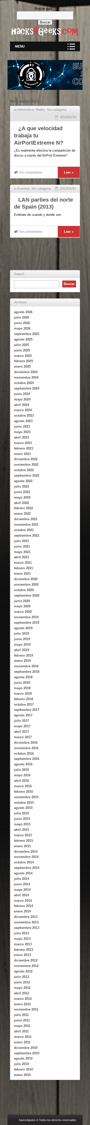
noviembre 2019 (26, 617)
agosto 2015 (23, 808)
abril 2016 (21, 781)
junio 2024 (22, 394)
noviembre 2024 (26, 377)
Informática (26, 110)
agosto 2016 (23, 764)
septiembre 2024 (26, 388)
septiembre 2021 (26, 535)
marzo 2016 (23, 786)
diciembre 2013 (26, 917)
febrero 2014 (23, 906)
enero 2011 (22, 1042)
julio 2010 (21, 1064)
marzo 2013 (23, 944)
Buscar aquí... (45, 8)
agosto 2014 (23, 873)
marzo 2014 (23, 900)
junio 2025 (22, 350)
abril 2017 (21, 731)
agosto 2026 (23, 312)
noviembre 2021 (26, 524)
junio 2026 (22, 323)
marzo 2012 (23, 999)
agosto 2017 (23, 715)
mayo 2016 (22, 775)
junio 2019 (22, 639)
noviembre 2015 (26, 797)
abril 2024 (21, 405)
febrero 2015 (23, 841)
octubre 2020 (24, 590)
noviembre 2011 (26, 1009)
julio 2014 (21, 879)
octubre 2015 (24, 802)
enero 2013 (22, 955)
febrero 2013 (23, 950)
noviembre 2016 (26, 748)
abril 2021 (21, 557)
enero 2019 (22, 661)
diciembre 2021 (26, 519)
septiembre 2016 (26, 759)
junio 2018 (22, 682)
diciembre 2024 (26, 372)
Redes (40, 110)
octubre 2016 (24, 753)
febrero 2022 (23, 508)
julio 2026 (21, 317)
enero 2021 (22, 573)
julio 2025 (21, 345)
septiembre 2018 (26, 672)
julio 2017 (21, 721)
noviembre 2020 (26, 584)
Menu (19, 46)
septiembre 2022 (26, 475)
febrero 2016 (23, 791)
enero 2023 (22, 454)
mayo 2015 (22, 824)
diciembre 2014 (26, 851)
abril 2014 (21, 895)
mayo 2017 (22, 726)
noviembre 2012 (26, 966)
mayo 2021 (22, 552)
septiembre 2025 (26, 334)
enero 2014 (22, 911)
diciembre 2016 (26, 742)
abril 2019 (21, 650)
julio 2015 (21, 813)
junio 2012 (22, 982)
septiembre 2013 (26, 928)
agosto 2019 (23, 628)
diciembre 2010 (26, 1048)
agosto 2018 (23, 677)
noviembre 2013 (26, 922)
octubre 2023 (24, 415)
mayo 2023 (22, 432)
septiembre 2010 (26, 1053)
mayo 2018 (22, 688)
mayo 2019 (22, 644)
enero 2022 (22, 513)
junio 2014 (22, 884)
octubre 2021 (24, 530)
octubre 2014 (24, 862)
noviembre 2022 (26, 464)
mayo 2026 (22, 328)
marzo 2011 (23, 1037)
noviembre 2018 (26, 666)
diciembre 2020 (26, 579)
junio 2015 (22, 819)
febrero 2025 (23, 361)
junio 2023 (22, 426)
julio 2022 (21, 486)
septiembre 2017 (26, 710)
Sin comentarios (30, 172)
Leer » (69, 172)
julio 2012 (21, 977)
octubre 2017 (24, 704)
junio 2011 (22, 1020)
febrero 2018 (23, 699)
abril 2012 (21, 993)
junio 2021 (22, 546)
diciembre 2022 (26, 459)
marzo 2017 (23, 737)
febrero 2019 (23, 655)
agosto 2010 (23, 1058)
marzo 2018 (23, 693)
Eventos (24, 188)
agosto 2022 (23, 481)
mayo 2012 (22, 988)
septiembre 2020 (26, 595)
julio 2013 (21, 933)
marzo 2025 (23, 356)
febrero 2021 (23, 568)
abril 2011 (21, 1031)
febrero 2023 (23, 448)
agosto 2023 (23, 421)
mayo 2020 (22, 606)
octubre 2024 (24, 383)
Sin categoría (56, 110)
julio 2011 (21, 1015)
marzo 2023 (23, 443)
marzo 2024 (23, 410)
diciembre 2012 (26, 960)
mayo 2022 (22, 497)
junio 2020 (22, 601)
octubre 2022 (24, 470)
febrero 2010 (23, 1069)
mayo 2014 (22, 890)
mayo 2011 (22, 1026)
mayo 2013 (22, 939)
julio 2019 (21, 633)
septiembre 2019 (26, 622)
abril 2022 (21, 503)
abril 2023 (21, 437)
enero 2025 (22, 366)
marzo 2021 (23, 562)
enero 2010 (22, 1075)
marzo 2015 (23, 835)
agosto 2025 (23, 339)
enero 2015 (22, 846)
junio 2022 (22, 492)
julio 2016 (21, 770)
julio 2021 (21, 541)
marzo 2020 (23, 612)
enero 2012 (22, 1004)
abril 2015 (21, 830)
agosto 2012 (23, 971)
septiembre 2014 (26, 868)
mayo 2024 (22, 399)
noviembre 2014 (26, 857)
